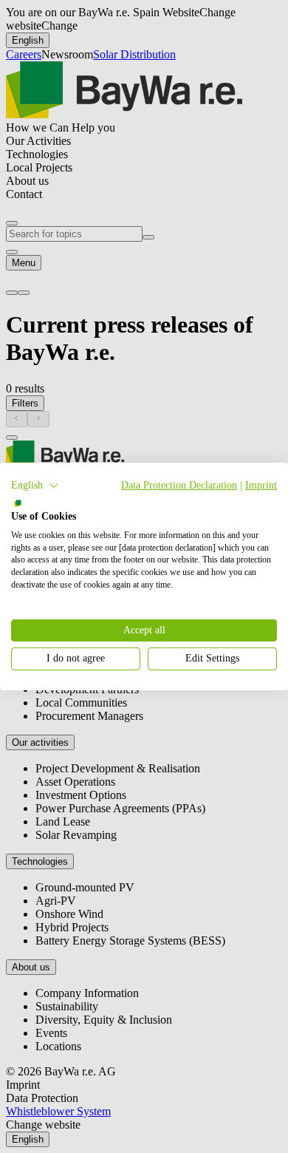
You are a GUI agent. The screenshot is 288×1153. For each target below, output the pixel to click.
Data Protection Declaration (179, 485)
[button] (35, 485)
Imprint (261, 485)
